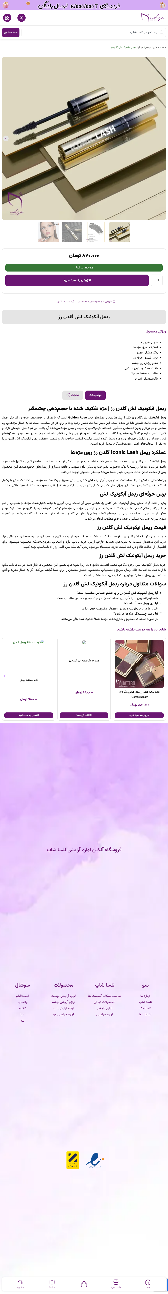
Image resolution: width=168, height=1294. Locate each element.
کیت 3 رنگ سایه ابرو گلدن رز (139, 661)
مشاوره (20, 1287)
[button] (162, 138)
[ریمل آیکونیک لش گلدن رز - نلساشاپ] (84, 138)
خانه (164, 47)
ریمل (140, 47)
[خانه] (147, 1282)
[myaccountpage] (21, 18)
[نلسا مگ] (52, 1282)
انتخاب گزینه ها (139, 715)
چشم (148, 47)
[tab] (95, 395)
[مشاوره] (20, 1282)
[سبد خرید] (84, 1283)
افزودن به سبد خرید (77, 280)
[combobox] (94, 32)
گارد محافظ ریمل (84, 680)
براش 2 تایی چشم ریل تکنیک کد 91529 (28, 661)
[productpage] (139, 642)
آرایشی (156, 47)
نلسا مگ (52, 1287)
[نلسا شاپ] (116, 1282)
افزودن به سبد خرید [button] (84, 715)
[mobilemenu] (7, 18)
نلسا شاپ (116, 1287)
